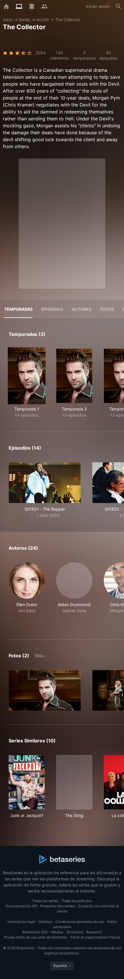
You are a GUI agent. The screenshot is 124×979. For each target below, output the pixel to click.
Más (39, 655)
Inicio (8, 19)
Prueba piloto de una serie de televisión (35, 937)
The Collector (67, 19)
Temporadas (18, 309)
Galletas (45, 921)
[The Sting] (74, 782)
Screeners (75, 932)
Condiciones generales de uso (79, 921)
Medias (57, 932)
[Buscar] (118, 6)
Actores (81, 309)
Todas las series (45, 901)
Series (24, 19)
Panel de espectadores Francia (95, 937)
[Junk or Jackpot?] (27, 782)
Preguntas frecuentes (57, 906)
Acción (42, 19)
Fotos (107, 309)
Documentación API (21, 906)
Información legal (21, 921)
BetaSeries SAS (35, 932)
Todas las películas (76, 901)
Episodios (52, 309)
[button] (27, 594)
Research (94, 932)
